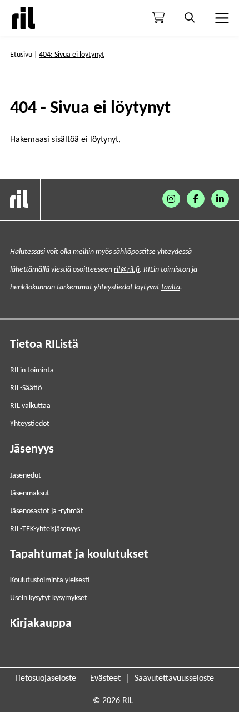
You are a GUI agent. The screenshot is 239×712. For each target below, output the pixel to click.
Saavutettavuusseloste (174, 678)
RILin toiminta (32, 370)
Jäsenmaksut (29, 493)
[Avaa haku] (189, 17)
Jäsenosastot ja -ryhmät (46, 511)
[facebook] (196, 199)
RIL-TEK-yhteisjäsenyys (45, 529)
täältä (170, 287)
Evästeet (105, 678)
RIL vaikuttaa (30, 406)
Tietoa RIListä (44, 344)
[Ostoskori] (158, 17)
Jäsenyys (32, 449)
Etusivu (21, 55)
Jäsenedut (25, 476)
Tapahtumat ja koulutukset (79, 554)
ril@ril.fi (127, 270)
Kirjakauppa (41, 623)
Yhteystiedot (29, 424)
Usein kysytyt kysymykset (48, 598)
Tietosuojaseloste (45, 678)
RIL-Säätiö (26, 388)
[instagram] (171, 199)
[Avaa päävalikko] (220, 17)
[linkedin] (220, 199)
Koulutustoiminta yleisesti (49, 580)
